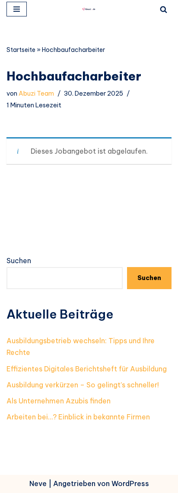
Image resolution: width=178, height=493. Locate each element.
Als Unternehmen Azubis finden (58, 400)
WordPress (130, 483)
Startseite (20, 50)
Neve (38, 483)
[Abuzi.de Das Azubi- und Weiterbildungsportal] (89, 9)
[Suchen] (163, 9)
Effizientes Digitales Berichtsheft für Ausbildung (86, 368)
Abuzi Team (36, 93)
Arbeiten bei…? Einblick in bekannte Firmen (78, 416)
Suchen (18, 260)
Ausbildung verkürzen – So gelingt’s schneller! (82, 384)
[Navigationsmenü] (16, 9)
